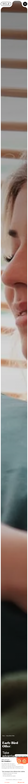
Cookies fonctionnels (7, 774)
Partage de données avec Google (10, 773)
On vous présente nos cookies (9, 776)
